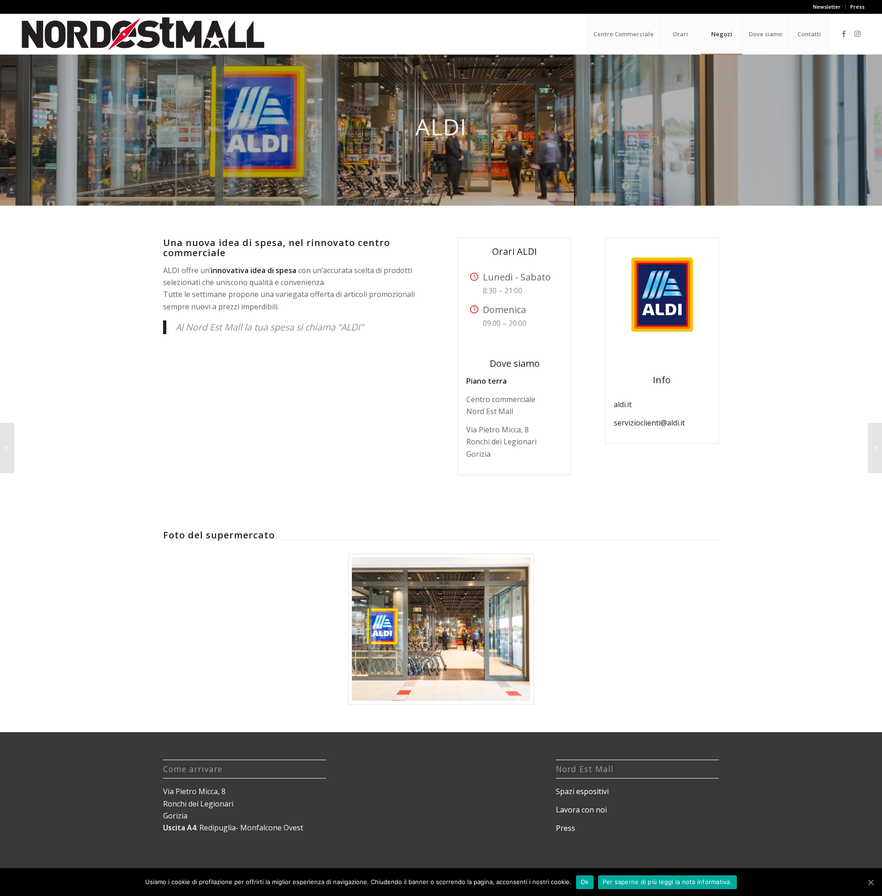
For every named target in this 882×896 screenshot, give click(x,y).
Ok (585, 881)
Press (857, 6)
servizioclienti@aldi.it (649, 423)
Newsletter (827, 6)
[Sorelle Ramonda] (7, 448)
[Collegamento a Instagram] (858, 33)
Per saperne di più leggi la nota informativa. (667, 881)
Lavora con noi (581, 810)
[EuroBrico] (875, 448)
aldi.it (623, 404)
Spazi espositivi (582, 791)
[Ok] (870, 882)
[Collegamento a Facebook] (844, 33)
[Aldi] (440, 629)
